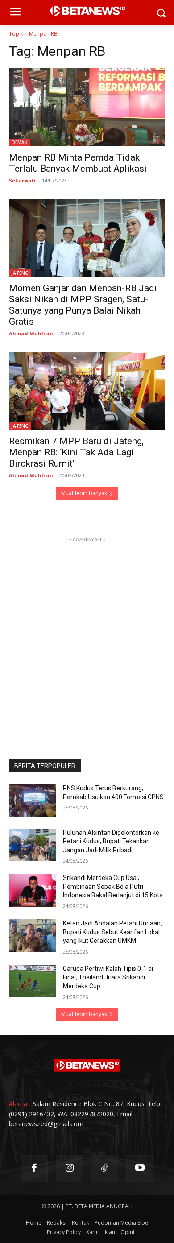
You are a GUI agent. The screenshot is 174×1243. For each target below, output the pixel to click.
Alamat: (20, 1103)
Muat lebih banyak (84, 493)
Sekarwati (22, 180)
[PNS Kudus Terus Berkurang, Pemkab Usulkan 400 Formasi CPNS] (32, 800)
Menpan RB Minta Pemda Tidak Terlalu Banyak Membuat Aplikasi (78, 163)
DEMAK (19, 142)
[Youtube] (139, 1168)
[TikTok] (104, 1168)
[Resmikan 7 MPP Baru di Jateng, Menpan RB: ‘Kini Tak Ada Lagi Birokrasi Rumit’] (87, 391)
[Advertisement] (87, 631)
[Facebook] (34, 1168)
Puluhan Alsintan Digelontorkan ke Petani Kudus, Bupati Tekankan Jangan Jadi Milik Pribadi (111, 841)
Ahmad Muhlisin (31, 333)
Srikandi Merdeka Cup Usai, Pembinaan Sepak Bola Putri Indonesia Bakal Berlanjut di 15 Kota (113, 886)
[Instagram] (69, 1168)
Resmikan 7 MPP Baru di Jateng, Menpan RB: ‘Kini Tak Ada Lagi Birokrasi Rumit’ (76, 452)
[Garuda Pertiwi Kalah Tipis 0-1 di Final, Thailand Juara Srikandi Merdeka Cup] (32, 981)
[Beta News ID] (87, 1065)
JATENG (20, 273)
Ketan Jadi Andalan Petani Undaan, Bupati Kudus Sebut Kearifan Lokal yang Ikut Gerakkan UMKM (112, 932)
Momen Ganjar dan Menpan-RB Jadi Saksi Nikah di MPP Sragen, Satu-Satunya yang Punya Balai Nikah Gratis (83, 305)
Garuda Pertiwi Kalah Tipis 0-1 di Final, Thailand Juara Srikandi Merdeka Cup (108, 977)
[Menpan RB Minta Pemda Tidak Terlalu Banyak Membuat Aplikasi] (87, 107)
